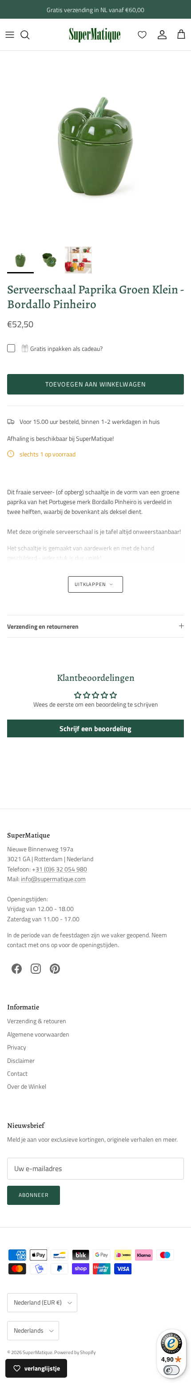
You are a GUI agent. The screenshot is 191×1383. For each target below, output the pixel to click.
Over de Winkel (26, 1086)
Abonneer (33, 1195)
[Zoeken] (29, 35)
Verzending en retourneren (43, 626)
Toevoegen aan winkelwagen (95, 384)
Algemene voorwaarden (38, 1034)
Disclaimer (21, 1060)
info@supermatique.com (53, 878)
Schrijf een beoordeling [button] (95, 728)
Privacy (16, 1047)
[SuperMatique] (94, 34)
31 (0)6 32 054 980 (61, 869)
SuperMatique (37, 1352)
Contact (17, 1073)
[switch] (171, 1370)
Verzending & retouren (36, 1020)
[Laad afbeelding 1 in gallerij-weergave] (95, 146)
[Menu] (10, 35)
